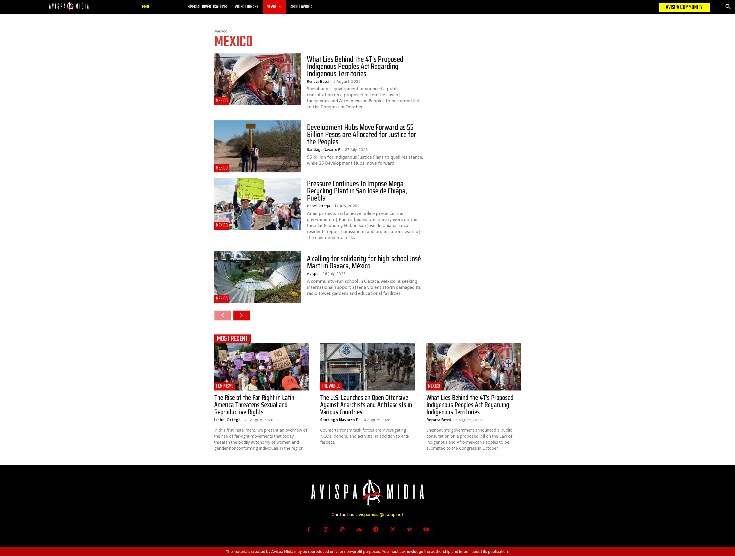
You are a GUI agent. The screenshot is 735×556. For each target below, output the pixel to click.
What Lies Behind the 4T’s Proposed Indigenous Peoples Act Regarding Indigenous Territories (355, 66)
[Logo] (69, 6)
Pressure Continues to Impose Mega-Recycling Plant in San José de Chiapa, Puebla (357, 191)
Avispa (312, 273)
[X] (392, 530)
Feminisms (224, 386)
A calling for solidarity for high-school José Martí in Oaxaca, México (364, 262)
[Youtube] (426, 530)
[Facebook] (308, 530)
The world (331, 386)
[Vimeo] (409, 530)
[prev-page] (222, 315)
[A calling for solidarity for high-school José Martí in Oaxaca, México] (257, 277)
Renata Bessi (318, 81)
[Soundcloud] (359, 530)
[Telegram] (376, 530)
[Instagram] (325, 530)
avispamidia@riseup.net (380, 514)
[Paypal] (342, 530)
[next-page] (241, 315)
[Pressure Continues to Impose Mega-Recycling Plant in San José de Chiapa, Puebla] (257, 204)
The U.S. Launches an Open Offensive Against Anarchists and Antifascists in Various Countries (366, 405)
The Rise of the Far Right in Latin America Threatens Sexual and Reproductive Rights (254, 405)
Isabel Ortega (318, 205)
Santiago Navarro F (323, 149)
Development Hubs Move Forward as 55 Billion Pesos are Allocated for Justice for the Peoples (361, 134)
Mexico (222, 101)
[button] (728, 7)
